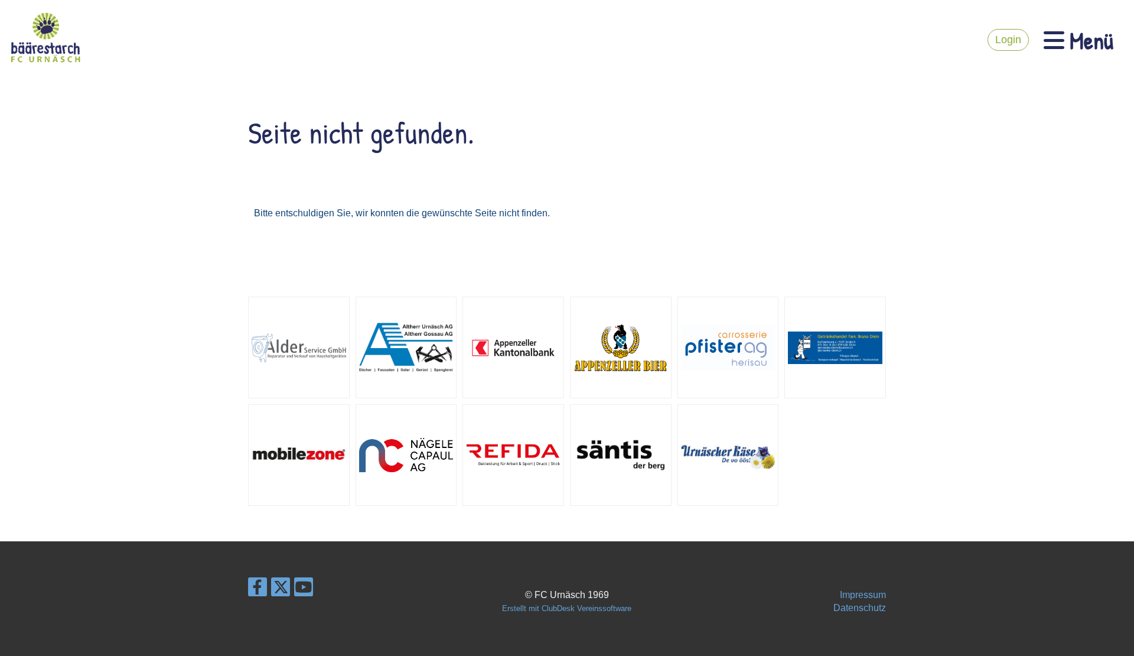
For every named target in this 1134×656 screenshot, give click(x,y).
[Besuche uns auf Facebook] (257, 589)
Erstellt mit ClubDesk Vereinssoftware (566, 608)
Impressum (863, 595)
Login (1008, 40)
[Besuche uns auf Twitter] (280, 589)
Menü (1088, 40)
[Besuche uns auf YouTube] (303, 589)
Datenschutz (859, 608)
